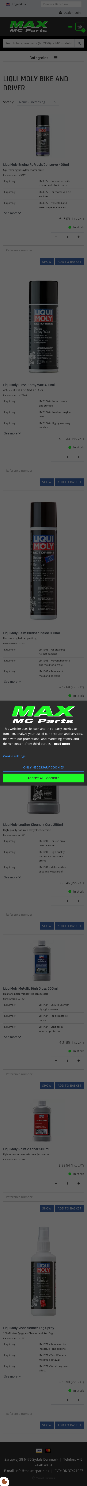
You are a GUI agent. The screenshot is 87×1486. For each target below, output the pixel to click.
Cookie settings (14, 756)
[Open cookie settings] (4, 1481)
